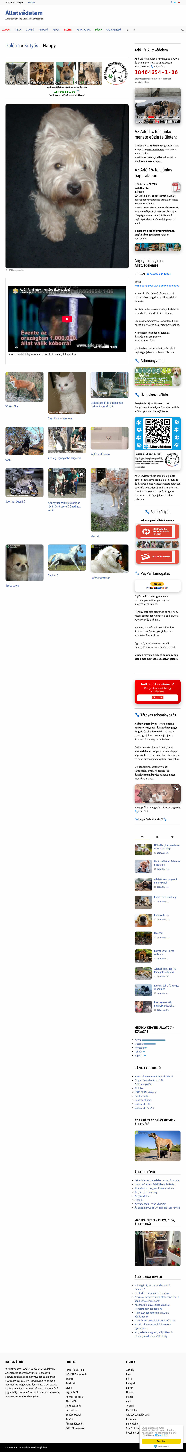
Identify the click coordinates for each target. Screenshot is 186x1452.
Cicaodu (158, 932)
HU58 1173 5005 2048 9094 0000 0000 (157, 285)
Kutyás (31, 46)
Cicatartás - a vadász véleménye (152, 1293)
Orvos (69, 1387)
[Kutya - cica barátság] (143, 897)
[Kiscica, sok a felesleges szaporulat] (143, 986)
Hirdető (43, 29)
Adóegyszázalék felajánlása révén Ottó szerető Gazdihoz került (64, 506)
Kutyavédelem (161, 915)
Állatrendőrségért (74, 1423)
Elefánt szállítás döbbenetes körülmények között (107, 404)
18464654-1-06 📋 (67, 91)
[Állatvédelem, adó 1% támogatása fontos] (143, 969)
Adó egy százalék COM (138, 1414)
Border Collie (142, 1096)
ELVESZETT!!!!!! (143, 1103)
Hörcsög (139, 1047)
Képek (56, 29)
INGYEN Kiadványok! (76, 1374)
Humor (129, 1392)
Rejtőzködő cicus (100, 454)
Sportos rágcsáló (15, 501)
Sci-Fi (129, 1378)
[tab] (142, 837)
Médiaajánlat (39, 1447)
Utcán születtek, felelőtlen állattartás (155, 1184)
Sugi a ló (53, 575)
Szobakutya (12, 585)
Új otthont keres (143, 1100)
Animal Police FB (74, 1396)
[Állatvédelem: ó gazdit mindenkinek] (143, 879)
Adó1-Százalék (73, 1405)
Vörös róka (11, 406)
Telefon (130, 1405)
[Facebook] (171, 2)
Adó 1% (6, 29)
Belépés (31, 2)
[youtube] (179, 2)
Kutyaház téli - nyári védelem (150, 1203)
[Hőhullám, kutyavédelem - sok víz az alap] (143, 845)
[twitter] (175, 2)
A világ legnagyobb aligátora (64, 458)
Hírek (18, 29)
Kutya (138, 1039)
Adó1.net (70, 1383)
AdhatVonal (84, 29)
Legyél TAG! (72, 1392)
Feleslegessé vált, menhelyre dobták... (164, 1004)
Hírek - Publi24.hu (75, 1369)
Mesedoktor (132, 1410)
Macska (139, 1043)
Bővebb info (161, 1435)
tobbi (8, 460)
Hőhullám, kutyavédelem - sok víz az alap (167, 847)
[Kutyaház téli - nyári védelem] (143, 951)
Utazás (129, 1396)
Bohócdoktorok (73, 1414)
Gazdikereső (113, 29)
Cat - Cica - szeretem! (60, 418)
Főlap (98, 29)
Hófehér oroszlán (100, 578)
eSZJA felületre (155, 149)
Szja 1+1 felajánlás (136, 1428)
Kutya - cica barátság (165, 897)
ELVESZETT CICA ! (144, 1107)
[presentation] (142, 837)
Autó (128, 1401)
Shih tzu (139, 1088)
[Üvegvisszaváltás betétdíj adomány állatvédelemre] (158, 443)
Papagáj (139, 1055)
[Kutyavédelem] (143, 915)
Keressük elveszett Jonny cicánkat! (154, 1076)
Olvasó (30, 29)
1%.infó (69, 1378)
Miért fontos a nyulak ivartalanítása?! (155, 1320)
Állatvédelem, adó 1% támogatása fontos (165, 970)
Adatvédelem (25, 1447)
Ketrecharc (131, 1419)
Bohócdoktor (132, 1423)
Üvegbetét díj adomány (138, 1432)
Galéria (12, 46)
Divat (128, 1374)
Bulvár (129, 1387)
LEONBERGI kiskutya (146, 1092)
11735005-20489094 (159, 273)
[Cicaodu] (143, 933)
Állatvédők (71, 1401)
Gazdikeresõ (72, 1410)
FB (127, 29)
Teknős (139, 1051)
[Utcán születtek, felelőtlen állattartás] (143, 861)
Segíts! (68, 29)
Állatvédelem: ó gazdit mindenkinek (165, 881)
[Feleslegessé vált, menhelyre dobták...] (143, 1002)
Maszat (95, 536)
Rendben (161, 1441)
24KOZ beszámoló (75, 1428)
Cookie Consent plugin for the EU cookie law (161, 1446)
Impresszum (11, 1447)
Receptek (130, 1383)
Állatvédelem (24, 13)
